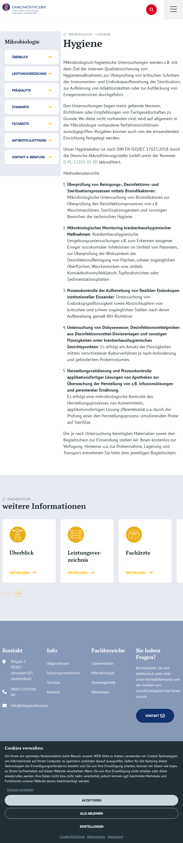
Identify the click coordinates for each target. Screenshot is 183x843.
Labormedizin (103, 663)
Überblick (20, 57)
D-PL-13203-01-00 (80, 162)
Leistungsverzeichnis (29, 74)
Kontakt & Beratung (28, 157)
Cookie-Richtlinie (72, 836)
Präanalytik (21, 90)
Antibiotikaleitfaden (29, 140)
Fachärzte (20, 124)
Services (53, 682)
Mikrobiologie (80, 34)
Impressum (115, 836)
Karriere (53, 692)
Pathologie (100, 692)
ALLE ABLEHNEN (91, 813)
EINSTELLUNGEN (91, 826)
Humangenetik (104, 682)
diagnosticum (58, 663)
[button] (173, 9)
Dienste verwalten (20, 789)
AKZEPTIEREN (92, 800)
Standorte (20, 107)
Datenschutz (96, 836)
